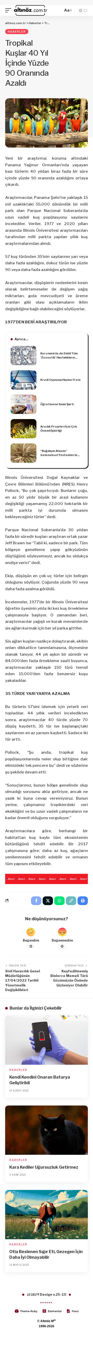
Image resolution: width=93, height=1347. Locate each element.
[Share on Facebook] (36, 900)
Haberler (17, 31)
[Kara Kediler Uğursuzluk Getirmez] (46, 1130)
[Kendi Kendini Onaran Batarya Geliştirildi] (46, 1040)
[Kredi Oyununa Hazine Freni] (23, 380)
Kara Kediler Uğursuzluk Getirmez (43, 1167)
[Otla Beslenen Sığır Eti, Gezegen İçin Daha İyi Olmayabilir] (46, 1214)
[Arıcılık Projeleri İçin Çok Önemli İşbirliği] (23, 428)
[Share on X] (48, 900)
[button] (9, 10)
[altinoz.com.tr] (30, 10)
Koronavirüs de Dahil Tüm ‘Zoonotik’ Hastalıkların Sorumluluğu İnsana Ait (59, 356)
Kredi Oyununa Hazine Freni (60, 380)
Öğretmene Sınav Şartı (57, 404)
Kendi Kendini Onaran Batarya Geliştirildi (39, 1080)
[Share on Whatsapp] (59, 900)
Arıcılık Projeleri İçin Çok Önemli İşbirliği (58, 429)
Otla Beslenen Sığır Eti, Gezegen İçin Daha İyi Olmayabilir (46, 1254)
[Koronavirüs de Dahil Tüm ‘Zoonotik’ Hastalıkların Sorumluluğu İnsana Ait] (23, 355)
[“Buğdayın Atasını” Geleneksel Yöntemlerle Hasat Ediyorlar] (23, 453)
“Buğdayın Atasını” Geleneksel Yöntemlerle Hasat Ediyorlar (59, 453)
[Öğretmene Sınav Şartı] (23, 404)
